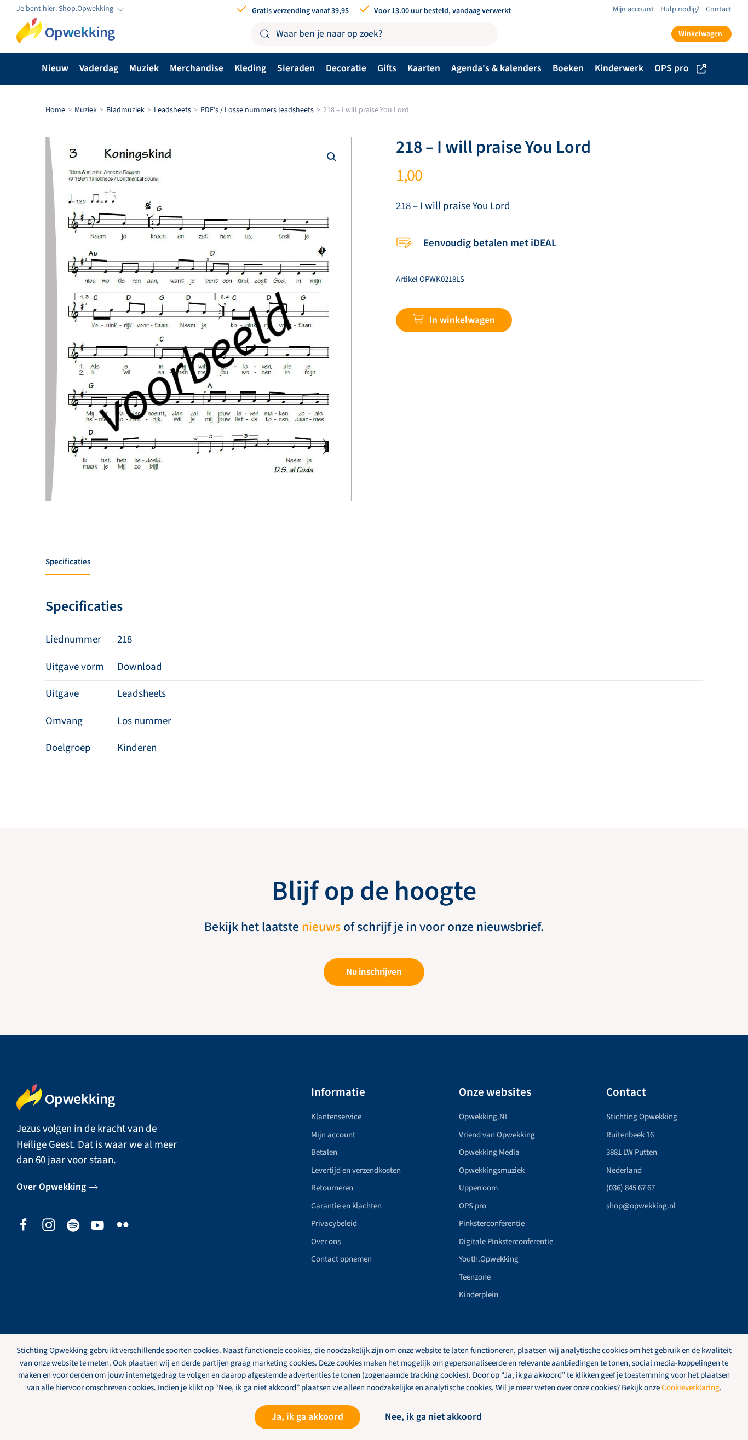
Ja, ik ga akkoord (307, 1417)
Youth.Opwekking (489, 1259)
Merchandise (196, 68)
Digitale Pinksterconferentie (506, 1241)
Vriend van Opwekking (497, 1135)
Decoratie (346, 68)
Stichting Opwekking (641, 1117)
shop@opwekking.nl (641, 1206)
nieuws (321, 927)
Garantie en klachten (346, 1206)
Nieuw (55, 68)
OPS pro (671, 68)
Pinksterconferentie (492, 1223)
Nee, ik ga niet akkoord (433, 1417)
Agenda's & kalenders (496, 68)
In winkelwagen (462, 320)
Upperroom (478, 1188)
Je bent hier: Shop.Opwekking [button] (65, 9)
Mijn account (633, 9)
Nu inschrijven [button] (374, 972)
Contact (719, 9)
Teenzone (475, 1277)
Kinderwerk (619, 68)
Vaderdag (98, 68)
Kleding (250, 68)
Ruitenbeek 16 (630, 1135)
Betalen (324, 1152)
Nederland (624, 1170)
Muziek (144, 68)
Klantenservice (336, 1117)
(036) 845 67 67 (630, 1188)
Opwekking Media (489, 1152)
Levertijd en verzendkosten (356, 1170)
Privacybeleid (334, 1223)
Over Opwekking (51, 1187)
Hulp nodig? (679, 9)
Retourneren (332, 1188)
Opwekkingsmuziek (492, 1170)
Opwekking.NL (484, 1117)
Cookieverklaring (690, 1387)
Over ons (326, 1241)
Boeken (568, 68)
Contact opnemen (341, 1259)
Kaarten (423, 68)
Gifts (386, 68)
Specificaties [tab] (67, 562)
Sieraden (296, 68)
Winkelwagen (700, 33)
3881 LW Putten (631, 1152)
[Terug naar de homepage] (65, 30)
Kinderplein (478, 1294)
